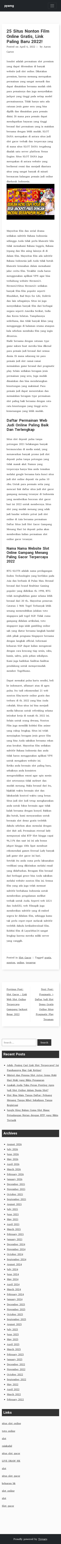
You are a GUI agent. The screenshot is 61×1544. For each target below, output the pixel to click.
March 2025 (14, 1229)
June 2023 (13, 1334)
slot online (8, 1490)
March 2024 (14, 1289)
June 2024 (13, 1274)
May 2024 (12, 1279)
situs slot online (11, 1423)
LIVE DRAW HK (11, 1460)
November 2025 (16, 1189)
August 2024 (14, 1264)
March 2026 (14, 1169)
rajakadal (7, 1446)
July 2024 (12, 1269)
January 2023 (14, 1359)
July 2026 (12, 1149)
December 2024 (16, 1244)
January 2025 (14, 1239)
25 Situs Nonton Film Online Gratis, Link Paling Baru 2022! (28, 36)
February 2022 (15, 1399)
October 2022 (15, 1374)
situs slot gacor (11, 1453)
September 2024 (16, 1259)
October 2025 (15, 1194)
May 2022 (12, 1384)
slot (4, 1438)
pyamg (9, 6)
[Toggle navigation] (52, 6)
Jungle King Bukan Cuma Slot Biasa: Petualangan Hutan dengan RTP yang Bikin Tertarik (32, 1115)
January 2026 (14, 1179)
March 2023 (14, 1349)
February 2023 (15, 1354)
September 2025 (16, 1199)
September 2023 (16, 1319)
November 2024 (16, 1249)
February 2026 (15, 1174)
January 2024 (14, 1299)
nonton (11, 962)
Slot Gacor (25, 957)
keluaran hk (8, 1483)
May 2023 (12, 1339)
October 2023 (15, 1314)
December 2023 (16, 1304)
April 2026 (13, 1164)
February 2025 (15, 1234)
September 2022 (16, 1379)
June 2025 (13, 1214)
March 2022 (14, 1394)
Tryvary (42, 1539)
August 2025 (14, 1204)
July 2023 (12, 1329)
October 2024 (15, 1254)
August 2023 (14, 1324)
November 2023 (16, 1309)
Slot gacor (8, 1506)
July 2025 (12, 1209)
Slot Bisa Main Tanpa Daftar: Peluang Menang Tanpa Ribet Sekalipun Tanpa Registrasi (29, 1100)
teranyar (31, 962)
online (20, 962)
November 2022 (16, 1369)
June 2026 (13, 1154)
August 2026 (14, 1144)
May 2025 (12, 1219)
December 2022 (16, 1364)
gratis (47, 957)
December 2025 (16, 1184)
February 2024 (15, 1294)
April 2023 (13, 1344)
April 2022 (13, 1389)
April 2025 (13, 1224)
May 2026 (12, 1159)
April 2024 (13, 1284)
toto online (8, 1431)
